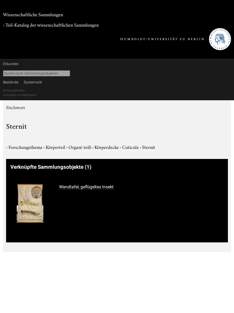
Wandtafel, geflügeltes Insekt (86, 186)
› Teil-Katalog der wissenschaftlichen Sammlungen (51, 24)
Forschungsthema (26, 146)
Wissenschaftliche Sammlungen (33, 14)
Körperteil (56, 146)
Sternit (148, 146)
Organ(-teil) (80, 146)
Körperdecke (107, 146)
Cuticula (131, 146)
